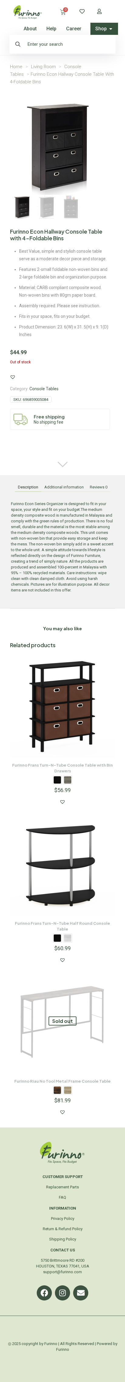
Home (16, 66)
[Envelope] (80, 1292)
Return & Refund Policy (63, 1229)
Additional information (64, 487)
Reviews (98, 487)
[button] (12, 377)
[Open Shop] (110, 28)
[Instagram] (62, 1292)
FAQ (62, 1197)
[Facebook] (44, 1292)
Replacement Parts (62, 1187)
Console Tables (44, 388)
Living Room (43, 66)
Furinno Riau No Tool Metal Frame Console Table (62, 1081)
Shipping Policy (62, 1239)
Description (28, 487)
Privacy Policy (62, 1218)
